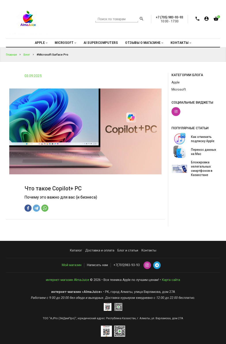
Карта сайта (171, 280)
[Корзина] (216, 19)
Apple (175, 82)
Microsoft (178, 89)
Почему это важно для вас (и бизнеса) (60, 197)
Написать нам (97, 265)
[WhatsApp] (44, 208)
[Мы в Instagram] (175, 112)
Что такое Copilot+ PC (53, 188)
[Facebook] (28, 208)
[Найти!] (141, 19)
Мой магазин (71, 265)
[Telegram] (36, 208)
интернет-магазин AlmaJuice (67, 280)
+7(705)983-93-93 (126, 265)
